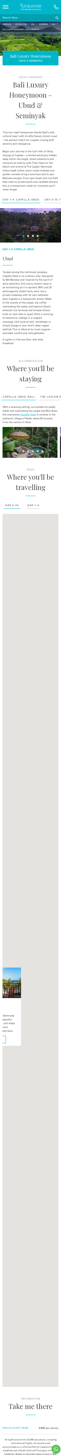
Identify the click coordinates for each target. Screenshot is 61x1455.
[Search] (57, 18)
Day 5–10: (12, 505)
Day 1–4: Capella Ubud (21, 199)
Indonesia (43, 24)
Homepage (7, 24)
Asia (33, 24)
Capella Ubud (28, 414)
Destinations (21, 24)
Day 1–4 (33, 505)
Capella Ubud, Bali (19, 397)
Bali (53, 24)
